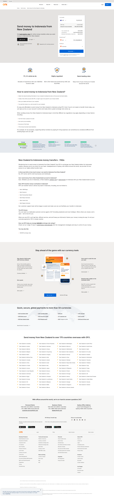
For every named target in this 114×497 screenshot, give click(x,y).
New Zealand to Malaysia (45, 382)
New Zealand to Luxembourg (45, 379)
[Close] (40, 490)
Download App (22, 466)
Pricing (20, 464)
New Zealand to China (24, 362)
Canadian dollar (43, 313)
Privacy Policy (80, 450)
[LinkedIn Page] (74, 420)
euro (60, 313)
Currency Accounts (22, 452)
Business (5, 1)
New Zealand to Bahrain (24, 349)
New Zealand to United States (86, 379)
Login (38, 432)
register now (53, 179)
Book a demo (91, 432)
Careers (78, 472)
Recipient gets (62, 37)
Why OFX (48, 4)
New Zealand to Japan (44, 368)
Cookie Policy (7, 493)
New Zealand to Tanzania (85, 360)
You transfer (61, 17)
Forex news (40, 458)
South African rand (83, 319)
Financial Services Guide (82, 448)
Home (18, 8)
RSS (39, 462)
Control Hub (21, 454)
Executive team (80, 470)
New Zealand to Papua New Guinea (67, 362)
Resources (56, 4)
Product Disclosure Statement (83, 446)
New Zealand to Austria (24, 346)
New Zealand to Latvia (44, 373)
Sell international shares (62, 452)
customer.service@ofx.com (30, 410)
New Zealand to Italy (44, 365)
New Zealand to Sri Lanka (85, 351)
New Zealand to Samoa (64, 376)
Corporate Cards (22, 442)
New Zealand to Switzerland (85, 357)
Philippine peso (42, 319)
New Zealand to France (24, 387)
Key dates (79, 460)
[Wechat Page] (80, 420)
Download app (61, 442)
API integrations (61, 458)
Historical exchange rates (43, 444)
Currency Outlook (41, 456)
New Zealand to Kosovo (44, 371)
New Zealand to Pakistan (64, 360)
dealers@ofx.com (57, 410)
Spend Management (23, 456)
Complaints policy (80, 444)
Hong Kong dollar (43, 316)
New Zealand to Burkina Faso (25, 357)
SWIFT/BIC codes (41, 450)
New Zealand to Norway (64, 354)
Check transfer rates (62, 438)
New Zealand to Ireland (44, 360)
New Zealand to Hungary (44, 354)
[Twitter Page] (77, 420)
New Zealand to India (44, 357)
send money (62, 179)
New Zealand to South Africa (85, 343)
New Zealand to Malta (44, 384)
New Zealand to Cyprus (24, 368)
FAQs (54, 432)
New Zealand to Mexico (44, 387)
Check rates (64, 4)
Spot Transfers (22, 446)
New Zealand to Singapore (65, 384)
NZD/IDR (39, 223)
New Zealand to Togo (84, 365)
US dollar (81, 316)
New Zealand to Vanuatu (84, 382)
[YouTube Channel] (82, 420)
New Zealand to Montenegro (65, 343)
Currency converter (42, 440)
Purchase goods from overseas (64, 450)
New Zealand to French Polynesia (46, 343)
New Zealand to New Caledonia (66, 351)
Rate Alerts (40, 446)
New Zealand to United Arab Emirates (87, 376)
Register (107, 4)
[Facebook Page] (72, 420)
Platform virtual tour (42, 438)
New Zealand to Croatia (24, 365)
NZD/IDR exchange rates (25, 233)
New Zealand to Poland (64, 371)
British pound (22, 316)
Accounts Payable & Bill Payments (25, 458)
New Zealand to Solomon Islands (66, 387)
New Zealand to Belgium (24, 351)
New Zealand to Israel (44, 362)
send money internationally (45, 225)
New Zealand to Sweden (84, 354)
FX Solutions (21, 444)
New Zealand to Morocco (65, 346)
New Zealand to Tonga (84, 368)
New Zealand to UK (83, 373)
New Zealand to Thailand (84, 362)
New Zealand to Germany (45, 346)
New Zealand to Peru (64, 365)
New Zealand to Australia (25, 343)
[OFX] (5, 4)
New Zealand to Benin (24, 354)
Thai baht (81, 313)
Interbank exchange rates (43, 442)
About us (79, 438)
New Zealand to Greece (44, 349)
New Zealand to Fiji (23, 382)
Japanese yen (62, 316)
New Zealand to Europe (24, 379)
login (38, 98)
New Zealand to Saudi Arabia (65, 379)
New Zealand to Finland (24, 384)
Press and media (61, 460)
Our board (79, 468)
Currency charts (41, 448)
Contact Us (79, 440)
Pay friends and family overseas (64, 444)
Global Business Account (24, 438)
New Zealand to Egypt (24, 376)
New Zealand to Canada (24, 360)
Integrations (21, 462)
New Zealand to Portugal (64, 373)
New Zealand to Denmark (25, 373)
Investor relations (80, 462)
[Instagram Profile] (85, 420)
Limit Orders (21, 450)
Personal (10, 1)
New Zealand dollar (23, 319)
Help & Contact (72, 432)
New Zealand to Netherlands (65, 349)
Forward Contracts (22, 448)
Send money (23, 8)
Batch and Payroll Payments (24, 460)
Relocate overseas (61, 446)
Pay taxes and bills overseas (63, 448)
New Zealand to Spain (84, 349)
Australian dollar (23, 313)
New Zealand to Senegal (64, 382)
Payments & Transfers (23, 440)
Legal (78, 442)
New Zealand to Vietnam (84, 384)
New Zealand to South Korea (85, 346)
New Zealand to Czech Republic (26, 371)
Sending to (61, 43)
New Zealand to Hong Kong (45, 351)
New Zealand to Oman (64, 357)
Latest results (80, 458)
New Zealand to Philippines (65, 368)
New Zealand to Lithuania (45, 376)
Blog (39, 460)
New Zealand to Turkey (84, 371)
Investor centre (80, 456)
